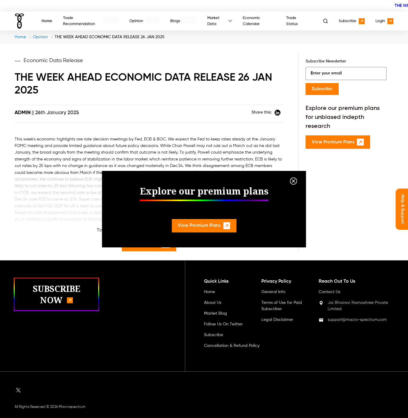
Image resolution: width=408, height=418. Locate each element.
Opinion (136, 21)
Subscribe (347, 21)
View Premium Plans (199, 225)
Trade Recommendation (79, 21)
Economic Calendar (251, 21)
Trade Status (292, 21)
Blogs (175, 21)
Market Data (213, 21)
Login (380, 21)
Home (47, 21)
